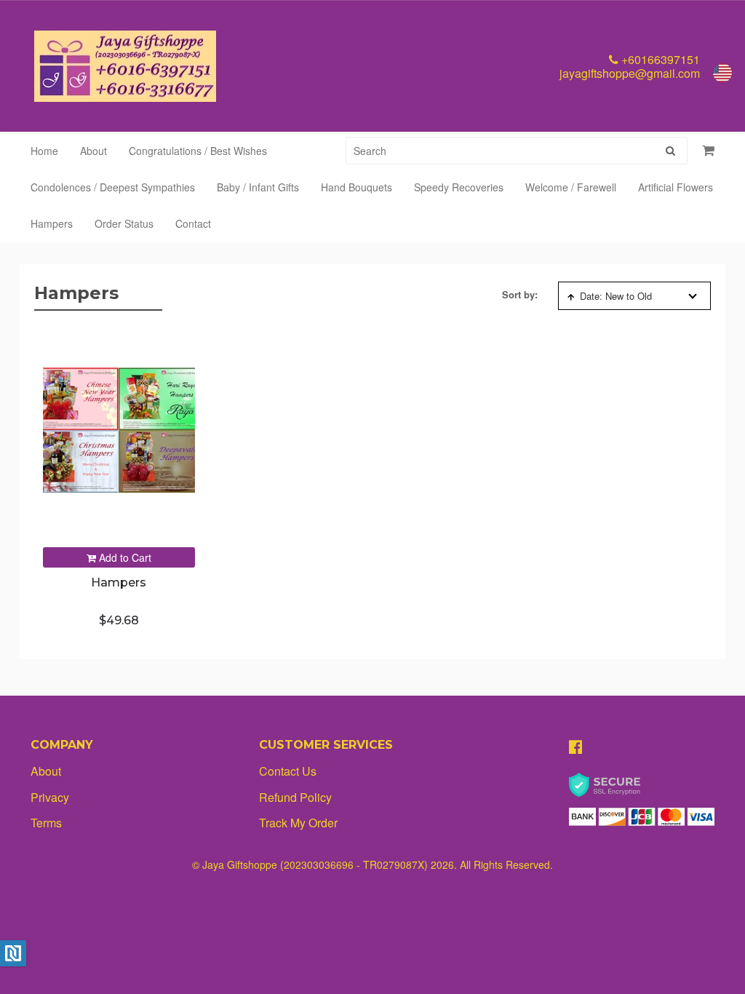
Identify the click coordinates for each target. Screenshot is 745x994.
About (93, 150)
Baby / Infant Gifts (258, 187)
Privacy (50, 797)
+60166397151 (659, 59)
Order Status (124, 223)
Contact (193, 223)
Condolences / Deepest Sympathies (113, 187)
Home (44, 150)
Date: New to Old (616, 296)
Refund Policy (295, 797)
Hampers (52, 223)
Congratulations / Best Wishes (198, 150)
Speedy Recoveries (458, 187)
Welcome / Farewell (570, 187)
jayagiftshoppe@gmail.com (629, 73)
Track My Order (298, 822)
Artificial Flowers (675, 187)
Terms (46, 822)
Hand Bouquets (356, 187)
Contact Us (287, 771)
